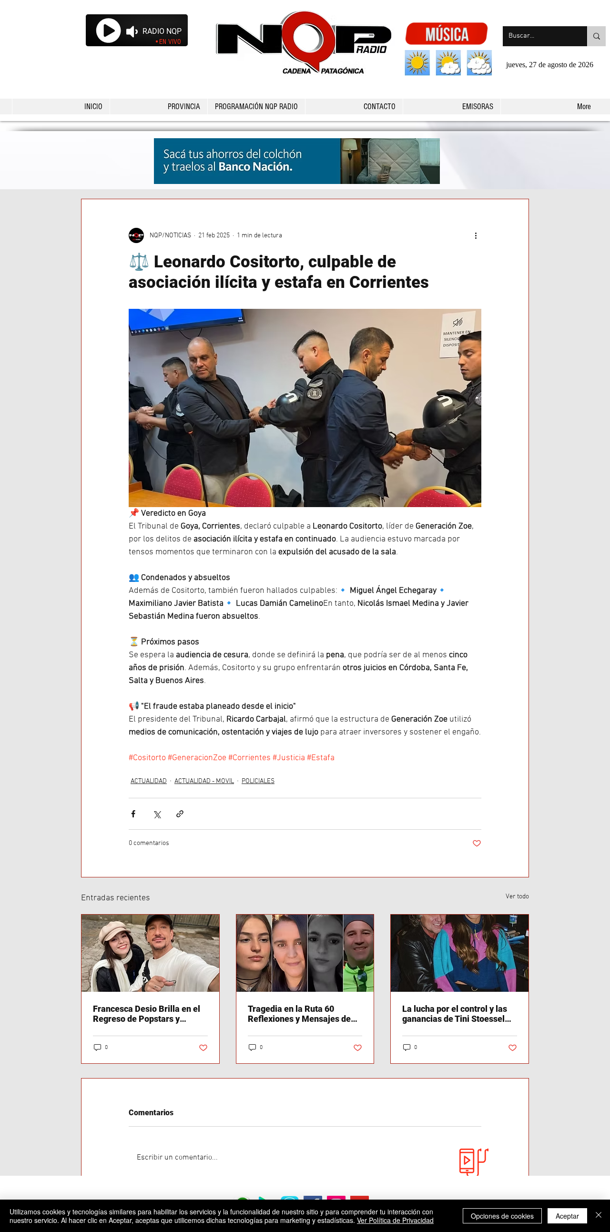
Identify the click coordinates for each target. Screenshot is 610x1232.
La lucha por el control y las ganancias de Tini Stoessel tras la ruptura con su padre (455, 1014)
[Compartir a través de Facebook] (133, 813)
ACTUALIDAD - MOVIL (204, 781)
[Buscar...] (596, 36)
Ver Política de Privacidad (395, 1220)
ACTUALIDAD (149, 781)
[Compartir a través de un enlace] (179, 813)
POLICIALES (258, 781)
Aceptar (567, 1216)
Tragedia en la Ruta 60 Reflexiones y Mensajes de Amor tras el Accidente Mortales (299, 1014)
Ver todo (517, 897)
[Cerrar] (598, 1215)
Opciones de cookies (502, 1216)
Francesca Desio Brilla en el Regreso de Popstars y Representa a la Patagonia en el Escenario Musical (149, 1014)
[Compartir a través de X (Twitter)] (156, 813)
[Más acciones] (475, 235)
